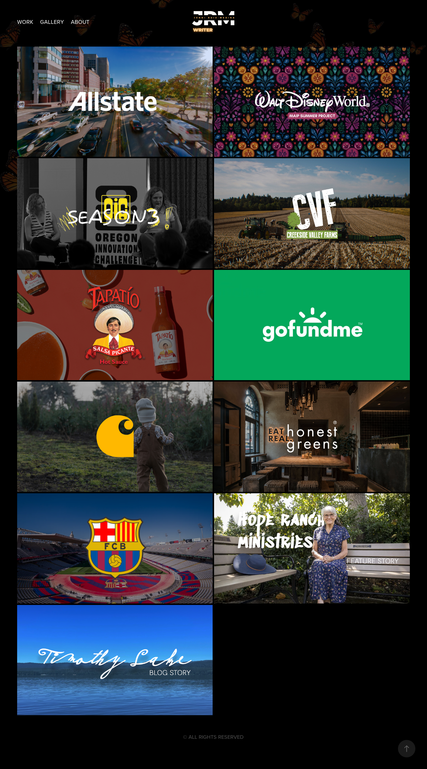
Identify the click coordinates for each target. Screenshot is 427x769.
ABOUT (80, 22)
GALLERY (52, 22)
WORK (25, 22)
